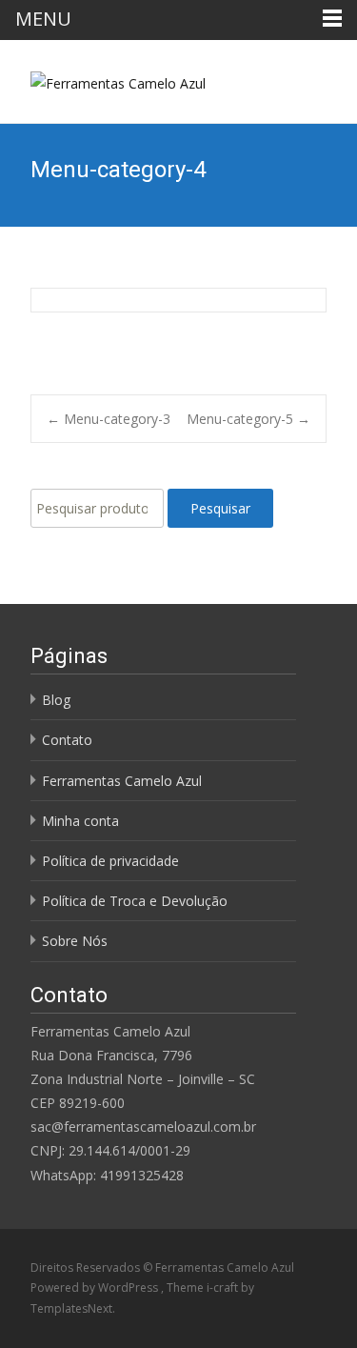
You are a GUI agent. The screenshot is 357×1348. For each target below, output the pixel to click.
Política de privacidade (110, 861)
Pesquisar (220, 508)
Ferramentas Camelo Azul (122, 781)
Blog (56, 700)
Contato (67, 740)
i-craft (224, 1287)
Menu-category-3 (108, 419)
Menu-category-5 (248, 419)
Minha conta (80, 821)
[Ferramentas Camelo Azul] (103, 78)
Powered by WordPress (95, 1287)
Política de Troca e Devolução (135, 901)
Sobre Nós (75, 941)
